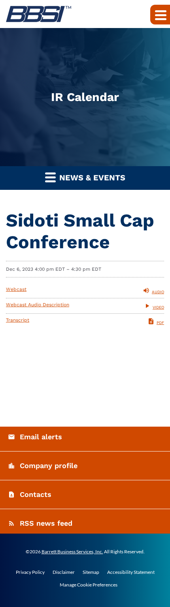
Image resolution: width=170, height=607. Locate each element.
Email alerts (41, 437)
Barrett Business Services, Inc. (72, 552)
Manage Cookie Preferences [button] (88, 585)
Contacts (35, 494)
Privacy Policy (30, 572)
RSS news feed (46, 523)
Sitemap (91, 572)
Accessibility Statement (131, 572)
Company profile (48, 465)
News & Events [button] (91, 177)
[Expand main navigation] (160, 14)
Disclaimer (64, 572)
